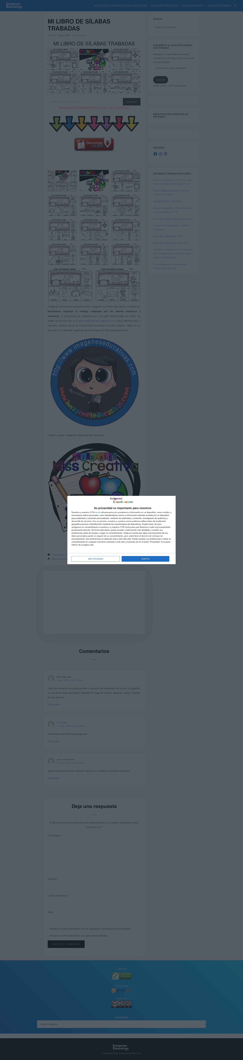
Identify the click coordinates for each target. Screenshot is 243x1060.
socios (98, 512)
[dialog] (121, 530)
